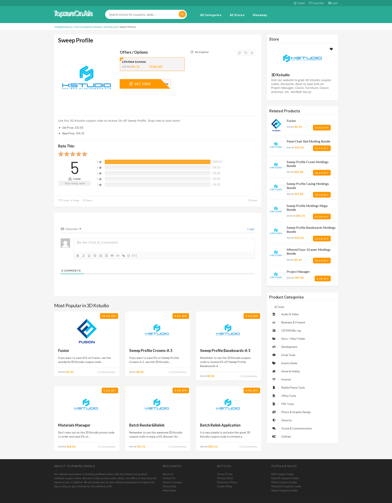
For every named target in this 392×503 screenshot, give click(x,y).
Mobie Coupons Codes (284, 482)
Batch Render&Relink (147, 425)
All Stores (237, 15)
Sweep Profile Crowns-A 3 (150, 350)
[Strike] (95, 255)
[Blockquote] (112, 255)
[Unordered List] (106, 255)
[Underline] (89, 255)
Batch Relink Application (220, 425)
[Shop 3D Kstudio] (302, 58)
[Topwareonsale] (73, 13)
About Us (168, 474)
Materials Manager (74, 425)
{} (128, 255)
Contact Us (169, 478)
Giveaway (260, 15)
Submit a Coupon (172, 482)
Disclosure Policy (227, 482)
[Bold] (78, 255)
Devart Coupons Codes (284, 490)
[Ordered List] (101, 255)
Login (334, 3)
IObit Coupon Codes (282, 474)
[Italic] (83, 255)
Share (88, 200)
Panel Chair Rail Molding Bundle (308, 141)
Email (254, 200)
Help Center (169, 490)
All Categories (211, 15)
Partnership (169, 486)
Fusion (63, 350)
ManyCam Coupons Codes (286, 486)
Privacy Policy (225, 478)
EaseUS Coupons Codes (285, 478)
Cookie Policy (224, 486)
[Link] (123, 255)
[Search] (182, 14)
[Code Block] (118, 255)
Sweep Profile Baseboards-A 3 (225, 350)
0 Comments (107, 371)
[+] (134, 255)
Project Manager (298, 271)
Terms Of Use (225, 474)
